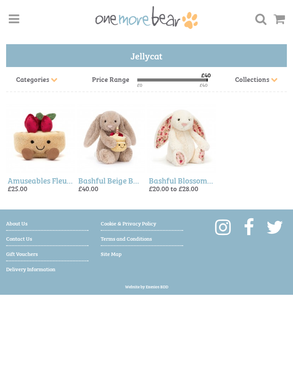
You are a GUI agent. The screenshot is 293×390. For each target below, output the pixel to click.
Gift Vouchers (22, 253)
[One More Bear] (146, 18)
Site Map (111, 253)
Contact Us (19, 238)
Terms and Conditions (126, 238)
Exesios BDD (157, 286)
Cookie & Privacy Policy (128, 223)
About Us (16, 223)
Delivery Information (30, 269)
